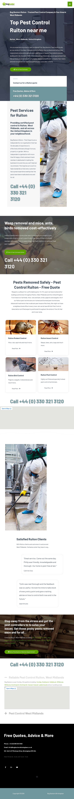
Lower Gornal (41, 637)
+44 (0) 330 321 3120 (26, 95)
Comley (39, 682)
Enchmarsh (15, 685)
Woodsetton (13, 640)
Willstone (60, 682)
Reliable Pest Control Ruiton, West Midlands (36, 677)
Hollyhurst (45, 682)
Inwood (30, 685)
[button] (37, 676)
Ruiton (34, 637)
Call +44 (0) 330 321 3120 (22, 192)
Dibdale (48, 640)
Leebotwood (43, 685)
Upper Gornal (31, 640)
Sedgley (12, 643)
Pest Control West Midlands (26, 713)
